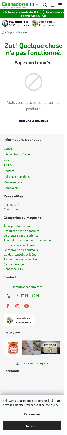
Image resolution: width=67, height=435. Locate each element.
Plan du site (11, 204)
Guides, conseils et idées (20, 254)
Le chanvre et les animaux (21, 250)
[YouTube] (26, 306)
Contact (9, 171)
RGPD (8, 165)
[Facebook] (8, 306)
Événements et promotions (22, 259)
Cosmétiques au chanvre (20, 245)
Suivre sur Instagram (34, 363)
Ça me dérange (14, 264)
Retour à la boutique (32, 120)
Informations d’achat (17, 154)
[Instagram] (17, 306)
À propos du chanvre (17, 226)
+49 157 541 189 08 (26, 295)
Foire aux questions (17, 176)
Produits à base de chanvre (21, 230)
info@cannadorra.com (27, 287)
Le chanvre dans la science (21, 235)
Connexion (11, 209)
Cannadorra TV (13, 268)
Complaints (11, 187)
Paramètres (32, 414)
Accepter (32, 426)
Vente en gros (13, 182)
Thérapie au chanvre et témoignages (28, 240)
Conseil (8, 148)
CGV (7, 159)
